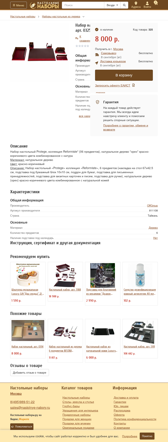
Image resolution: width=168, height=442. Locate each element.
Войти (147, 7)
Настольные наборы (76, 397)
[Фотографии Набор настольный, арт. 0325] (39, 52)
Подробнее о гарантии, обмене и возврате (125, 127)
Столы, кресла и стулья (78, 402)
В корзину (124, 75)
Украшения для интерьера (80, 410)
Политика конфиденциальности (135, 419)
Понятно (147, 436)
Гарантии (120, 402)
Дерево (153, 228)
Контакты (120, 423)
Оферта (119, 414)
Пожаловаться (23, 426)
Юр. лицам (121, 406)
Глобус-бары (71, 406)
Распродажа (122, 410)
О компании (122, 427)
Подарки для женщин (76, 419)
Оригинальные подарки (78, 427)
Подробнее (129, 436)
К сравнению (86, 38)
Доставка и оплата (126, 397)
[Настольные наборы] (44, 5)
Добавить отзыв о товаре (29, 372)
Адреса (136, 7)
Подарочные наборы (76, 414)
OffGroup (152, 205)
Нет (155, 238)
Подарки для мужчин (76, 423)
